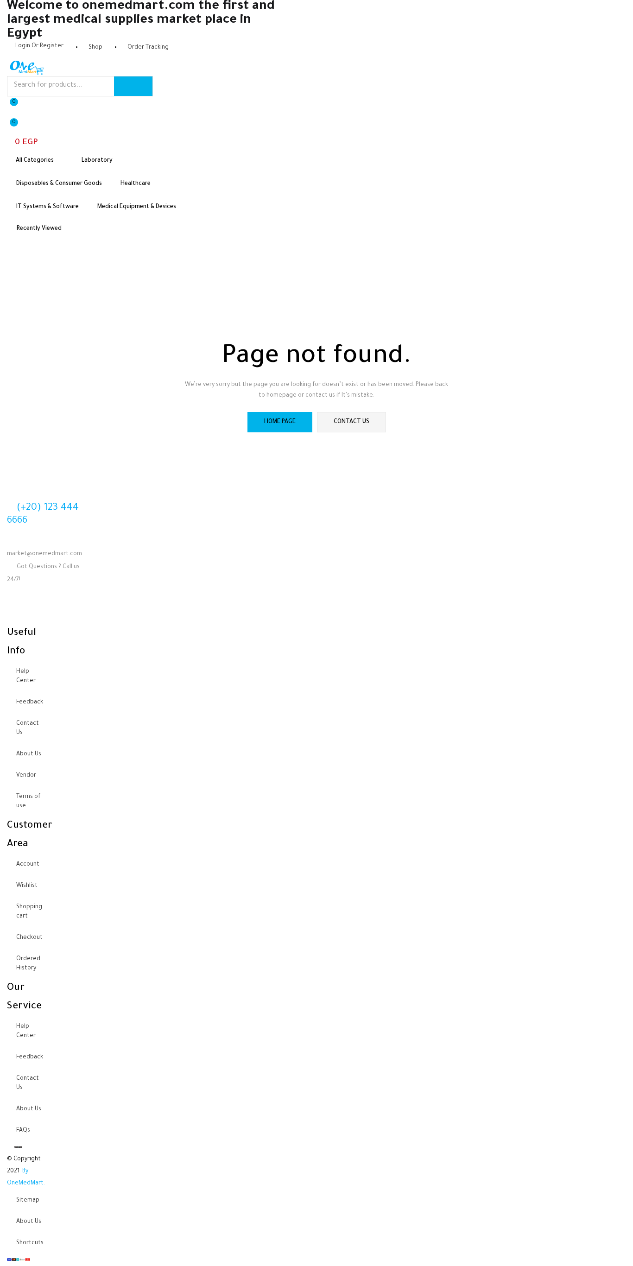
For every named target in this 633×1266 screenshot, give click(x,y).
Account (27, 864)
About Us (28, 754)
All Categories (35, 161)
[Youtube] (43, 607)
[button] (26, 133)
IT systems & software (47, 207)
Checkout (29, 938)
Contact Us (27, 728)
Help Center (26, 676)
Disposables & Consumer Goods (59, 184)
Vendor (26, 775)
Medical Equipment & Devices (136, 207)
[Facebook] (18, 607)
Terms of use (28, 802)
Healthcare (135, 184)
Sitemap (27, 1200)
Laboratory (97, 161)
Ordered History (28, 964)
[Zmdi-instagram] (67, 607)
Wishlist (27, 886)
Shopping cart (29, 912)
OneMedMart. (26, 1183)
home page (280, 422)
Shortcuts (30, 1243)
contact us (351, 422)
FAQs (23, 1130)
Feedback (29, 702)
